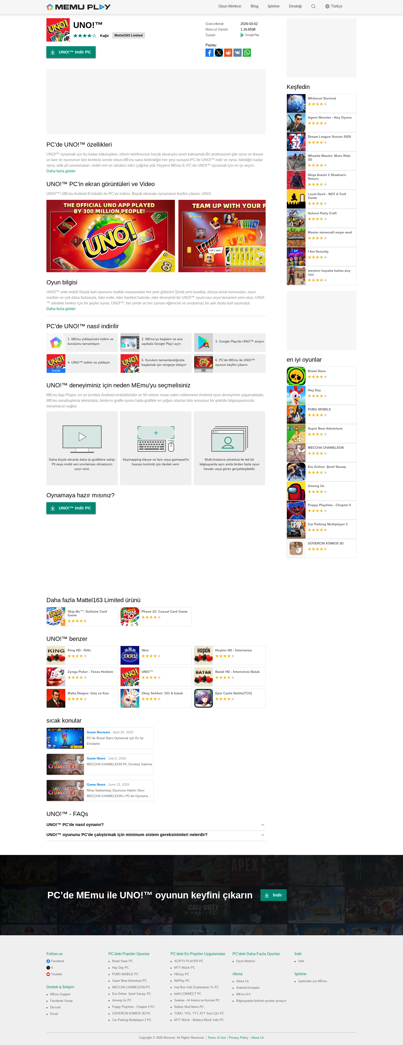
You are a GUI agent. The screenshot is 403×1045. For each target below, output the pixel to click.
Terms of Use (217, 1037)
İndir (277, 895)
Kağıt (104, 36)
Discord (55, 1007)
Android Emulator (248, 987)
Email (54, 1014)
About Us (242, 981)
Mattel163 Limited (129, 35)
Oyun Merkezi (230, 6)
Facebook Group (61, 1001)
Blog (254, 6)
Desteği (295, 6)
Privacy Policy (238, 1037)
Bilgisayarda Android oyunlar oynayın (261, 1001)
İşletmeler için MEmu (312, 981)
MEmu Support (60, 994)
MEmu (78, 7)
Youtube (56, 974)
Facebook (57, 961)
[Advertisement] (156, 101)
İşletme (274, 6)
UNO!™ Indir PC (75, 52)
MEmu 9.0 (243, 994)
